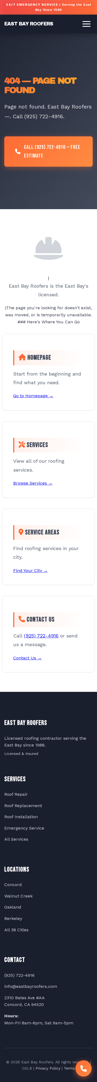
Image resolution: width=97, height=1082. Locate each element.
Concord (13, 884)
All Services (16, 839)
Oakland (12, 907)
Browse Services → (33, 483)
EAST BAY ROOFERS (28, 24)
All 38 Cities (16, 929)
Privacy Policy (48, 1068)
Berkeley (13, 918)
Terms (69, 1068)
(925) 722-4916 (41, 636)
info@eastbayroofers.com (30, 986)
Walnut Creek (18, 896)
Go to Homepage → (33, 395)
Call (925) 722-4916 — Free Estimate (52, 151)
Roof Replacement (23, 805)
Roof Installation (21, 816)
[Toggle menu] (86, 24)
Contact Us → (27, 657)
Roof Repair (16, 794)
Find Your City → (30, 570)
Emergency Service (24, 828)
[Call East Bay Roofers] (83, 1067)
